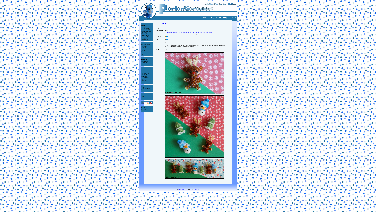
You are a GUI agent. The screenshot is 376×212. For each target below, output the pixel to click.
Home (204, 17)
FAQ (211, 17)
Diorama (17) (144, 36)
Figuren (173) (144, 32)
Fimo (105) (144, 38)
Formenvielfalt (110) (146, 35)
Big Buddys (144, 79)
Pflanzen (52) (144, 33)
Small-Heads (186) (145, 29)
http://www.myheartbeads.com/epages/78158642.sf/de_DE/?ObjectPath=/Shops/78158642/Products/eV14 (188, 32)
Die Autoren (144, 62)
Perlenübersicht (144, 53)
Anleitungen (144, 48)
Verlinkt (143, 98)
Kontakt (233, 17)
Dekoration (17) (145, 39)
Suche (218, 17)
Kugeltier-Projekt (145, 77)
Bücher (143, 50)
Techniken (143, 47)
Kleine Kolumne (145, 70)
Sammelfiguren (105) (146, 31)
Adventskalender (145, 72)
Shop (225, 17)
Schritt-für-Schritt (145, 51)
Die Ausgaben (144, 61)
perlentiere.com (181, 189)
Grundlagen (144, 46)
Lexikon (143, 54)
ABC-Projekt (144, 74)
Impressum (197, 189)
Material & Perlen (145, 89)
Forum (143, 96)
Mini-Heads (144, 76)
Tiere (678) (144, 27)
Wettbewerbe (144, 80)
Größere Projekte (145, 63)
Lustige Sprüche (145, 73)
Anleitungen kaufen (145, 88)
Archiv (143, 81)
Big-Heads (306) (145, 28)
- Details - (199, 34)
